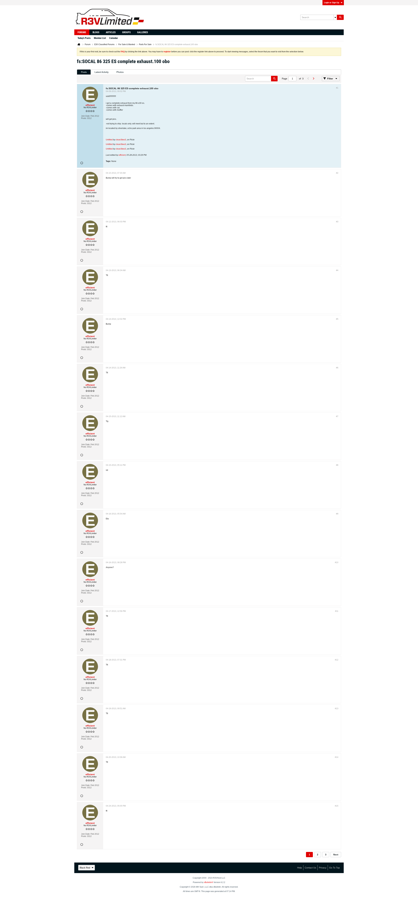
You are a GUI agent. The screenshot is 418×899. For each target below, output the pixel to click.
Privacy (322, 867)
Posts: (84, 118)
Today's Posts (84, 38)
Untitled (109, 140)
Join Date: (85, 116)
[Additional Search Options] (335, 17)
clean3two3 (121, 140)
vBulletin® (208, 882)
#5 (337, 319)
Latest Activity (102, 72)
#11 (336, 611)
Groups (126, 32)
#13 (336, 708)
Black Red (85, 867)
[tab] (84, 72)
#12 (336, 660)
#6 (337, 368)
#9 (337, 514)
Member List (100, 38)
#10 (336, 562)
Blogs (96, 32)
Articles (111, 32)
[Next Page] (313, 78)
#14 (336, 757)
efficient (122, 155)
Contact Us (310, 867)
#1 (337, 88)
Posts (84, 72)
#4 (337, 270)
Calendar (113, 38)
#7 (337, 416)
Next (335, 854)
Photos (120, 72)
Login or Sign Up (331, 2)
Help (299, 867)
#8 (337, 465)
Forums (82, 32)
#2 (337, 173)
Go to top (334, 867)
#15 (336, 806)
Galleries (142, 32)
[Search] (340, 17)
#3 (337, 222)
